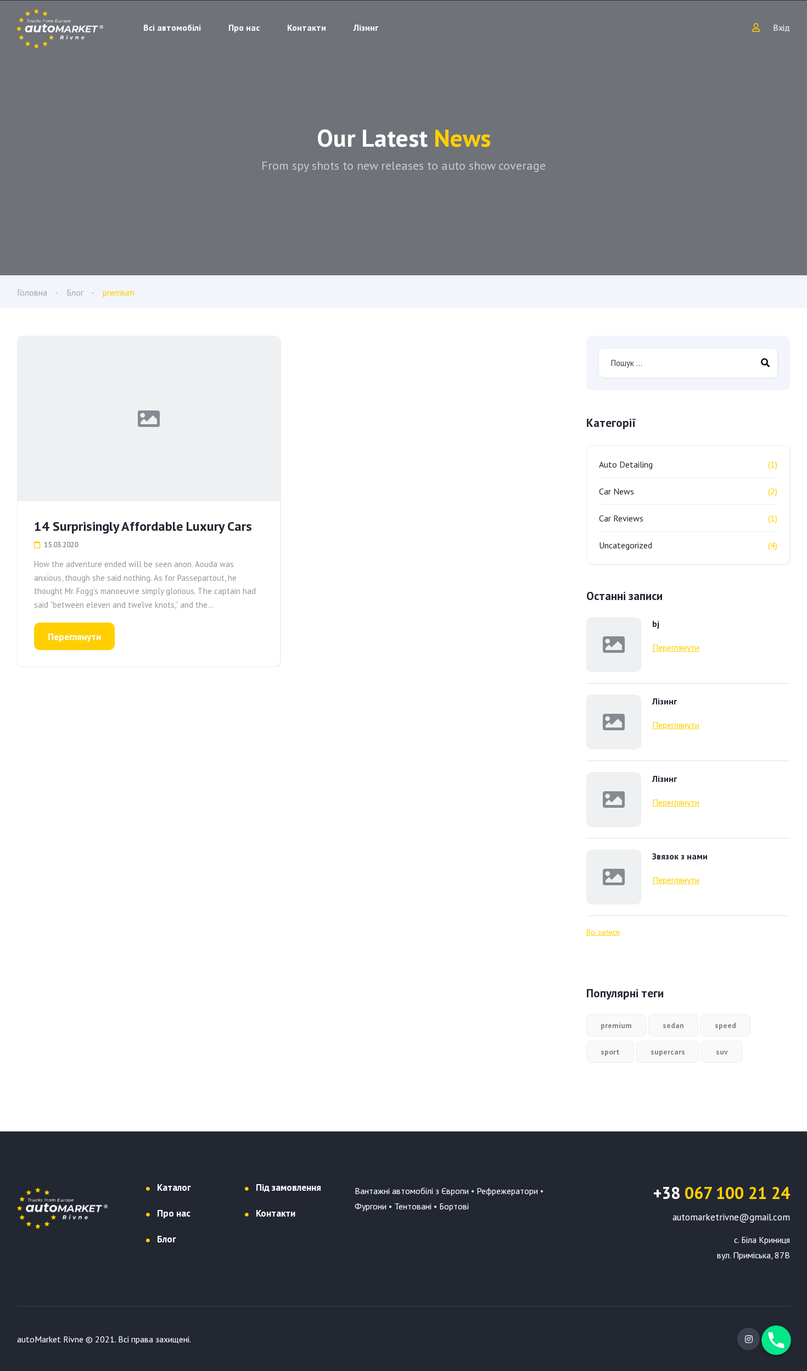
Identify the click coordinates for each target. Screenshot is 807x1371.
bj (655, 623)
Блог (74, 292)
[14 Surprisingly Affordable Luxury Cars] (149, 418)
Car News (616, 491)
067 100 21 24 (721, 1192)
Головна (32, 292)
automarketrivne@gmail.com (731, 1217)
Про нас (244, 27)
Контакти (306, 27)
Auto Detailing (626, 464)
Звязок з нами (680, 856)
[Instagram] (748, 1339)
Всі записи (603, 932)
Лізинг (366, 27)
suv (722, 1052)
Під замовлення (288, 1187)
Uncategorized (625, 545)
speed (725, 1025)
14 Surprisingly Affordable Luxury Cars (143, 526)
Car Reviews (621, 518)
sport (610, 1052)
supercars (668, 1052)
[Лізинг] (613, 722)
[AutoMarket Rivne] (59, 27)
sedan (673, 1025)
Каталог (174, 1187)
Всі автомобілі (172, 27)
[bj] (613, 644)
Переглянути (74, 637)
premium (616, 1025)
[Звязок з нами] (613, 877)
